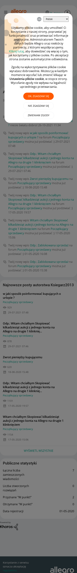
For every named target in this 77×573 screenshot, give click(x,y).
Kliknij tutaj (16, 51)
